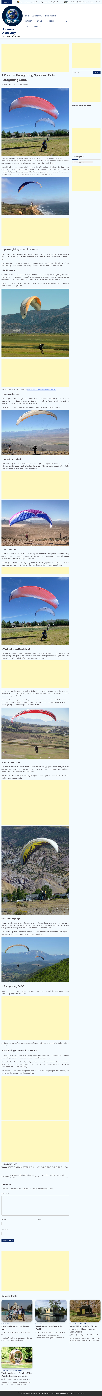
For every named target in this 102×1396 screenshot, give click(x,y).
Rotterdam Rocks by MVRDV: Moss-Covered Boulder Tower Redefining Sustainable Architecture (55, 2)
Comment (5, 1193)
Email (39, 1220)
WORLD (39, 21)
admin (26, 84)
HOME (27, 16)
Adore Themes (78, 1393)
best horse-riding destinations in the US (41, 390)
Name (4, 1220)
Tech (26, 26)
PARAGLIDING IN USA (60, 1167)
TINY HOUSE (83, 1323)
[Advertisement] (35, 58)
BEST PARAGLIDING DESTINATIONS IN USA (24, 1167)
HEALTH (36, 26)
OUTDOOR (28, 21)
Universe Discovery (8, 30)
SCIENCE (50, 21)
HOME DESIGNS (50, 16)
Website (4, 1229)
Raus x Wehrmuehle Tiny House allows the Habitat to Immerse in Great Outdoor (83, 1329)
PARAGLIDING (46, 1167)
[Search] (66, 21)
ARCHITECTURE (37, 16)
